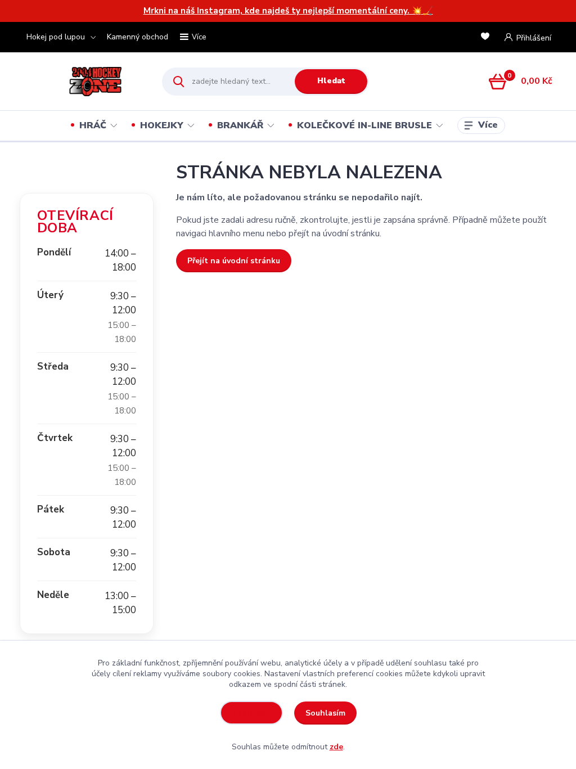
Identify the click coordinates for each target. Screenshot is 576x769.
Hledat (331, 80)
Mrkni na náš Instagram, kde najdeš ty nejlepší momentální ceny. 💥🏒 (288, 10)
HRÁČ (92, 125)
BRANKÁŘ (240, 125)
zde (336, 746)
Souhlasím (325, 713)
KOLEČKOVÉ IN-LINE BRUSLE (364, 125)
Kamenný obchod (137, 37)
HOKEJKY (161, 125)
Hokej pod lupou (55, 37)
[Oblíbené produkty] (487, 37)
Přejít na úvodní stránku (233, 260)
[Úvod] (81, 81)
